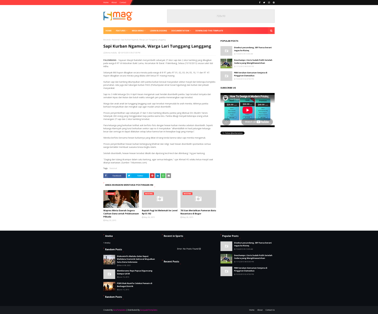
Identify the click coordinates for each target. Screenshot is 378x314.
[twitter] (264, 2)
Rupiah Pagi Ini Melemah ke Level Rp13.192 (159, 212)
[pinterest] (273, 2)
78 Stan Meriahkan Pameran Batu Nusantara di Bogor (198, 212)
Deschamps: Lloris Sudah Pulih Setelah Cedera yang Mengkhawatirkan (253, 61)
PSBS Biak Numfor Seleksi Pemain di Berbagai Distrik (134, 285)
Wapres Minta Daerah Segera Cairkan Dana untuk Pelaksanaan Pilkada (121, 213)
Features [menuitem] (121, 30)
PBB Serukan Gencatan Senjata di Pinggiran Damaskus (250, 74)
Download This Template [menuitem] (209, 30)
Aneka (107, 242)
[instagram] (269, 2)
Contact (123, 2)
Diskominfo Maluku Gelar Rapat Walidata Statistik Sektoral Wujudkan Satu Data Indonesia (136, 259)
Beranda (107, 39)
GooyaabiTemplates (148, 310)
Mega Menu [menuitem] (138, 30)
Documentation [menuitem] (180, 30)
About (114, 2)
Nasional (115, 39)
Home (106, 2)
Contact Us (270, 310)
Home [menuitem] (108, 30)
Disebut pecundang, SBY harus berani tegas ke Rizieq (253, 49)
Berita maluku (111, 52)
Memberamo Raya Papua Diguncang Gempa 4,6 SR (134, 272)
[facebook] (259, 2)
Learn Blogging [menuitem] (158, 30)
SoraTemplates (119, 310)
